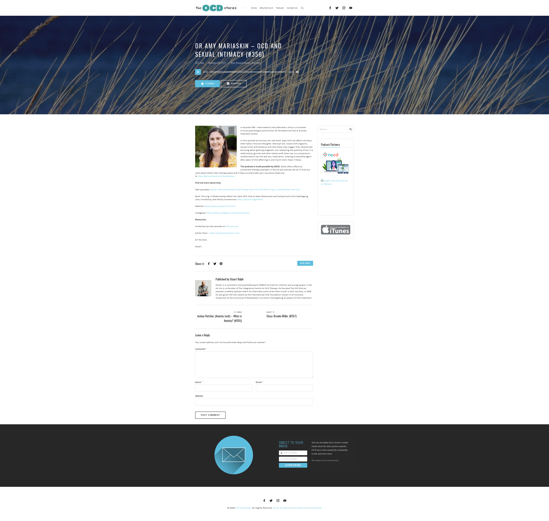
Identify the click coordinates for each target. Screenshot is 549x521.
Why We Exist (266, 8)
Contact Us (292, 8)
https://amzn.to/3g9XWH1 (250, 199)
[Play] (198, 72)
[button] (302, 8)
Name (198, 382)
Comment (200, 349)
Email (259, 382)
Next (269, 312)
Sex (233, 63)
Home (254, 8)
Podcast (280, 8)
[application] (247, 72)
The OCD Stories (243, 508)
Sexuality (257, 63)
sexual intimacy (244, 63)
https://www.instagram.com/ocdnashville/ (228, 213)
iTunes (209, 83)
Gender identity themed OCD (224, 189)
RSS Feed (199, 63)
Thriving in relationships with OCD (282, 189)
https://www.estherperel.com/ (224, 233)
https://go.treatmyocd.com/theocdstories (216, 176)
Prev (239, 312)
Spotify (235, 83)
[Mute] (297, 72)
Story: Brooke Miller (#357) (281, 316)
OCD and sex (232, 226)
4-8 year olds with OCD (252, 189)
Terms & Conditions (283, 508)
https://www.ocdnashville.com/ (219, 206)
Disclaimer (316, 508)
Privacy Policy (302, 508)
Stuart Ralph (236, 279)
